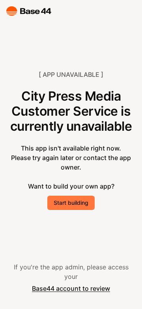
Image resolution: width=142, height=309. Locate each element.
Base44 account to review (71, 288)
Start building (71, 202)
